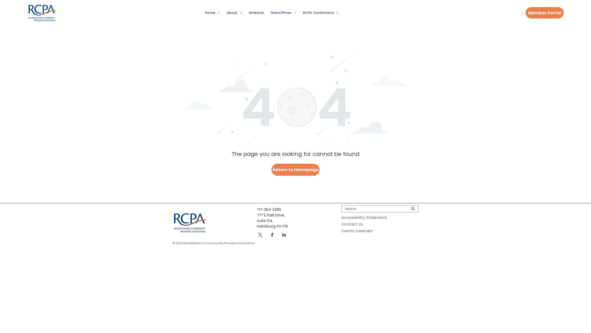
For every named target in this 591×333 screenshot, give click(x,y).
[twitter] (260, 235)
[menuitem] (212, 13)
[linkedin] (284, 235)
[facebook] (272, 235)
